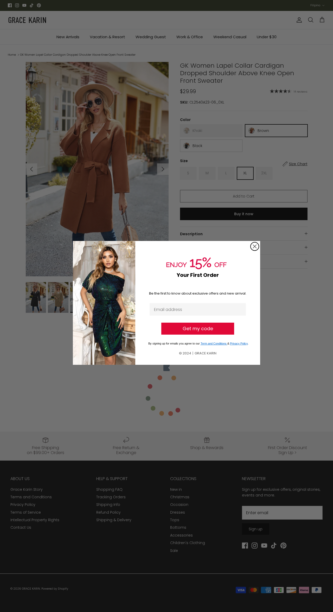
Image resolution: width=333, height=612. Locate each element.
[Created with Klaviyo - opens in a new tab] (166, 368)
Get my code (198, 328)
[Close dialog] (255, 246)
